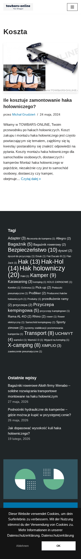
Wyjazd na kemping (56, 340)
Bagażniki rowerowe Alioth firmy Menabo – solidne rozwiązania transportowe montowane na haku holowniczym (39, 391)
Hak (29, 261)
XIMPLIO (51, 345)
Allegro (63, 238)
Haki (24, 276)
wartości (20, 340)
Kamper (43, 275)
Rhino (39, 316)
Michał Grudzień (23, 114)
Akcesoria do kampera (41, 238)
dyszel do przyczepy (21, 256)
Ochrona (28, 287)
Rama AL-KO (20, 316)
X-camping (24, 345)
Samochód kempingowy (40, 322)
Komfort (14, 287)
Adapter (17, 238)
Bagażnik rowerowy (49, 244)
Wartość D (35, 340)
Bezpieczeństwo (32, 250)
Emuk (41, 256)
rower (52, 316)
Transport (39, 333)
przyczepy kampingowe (55, 311)
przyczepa (22, 305)
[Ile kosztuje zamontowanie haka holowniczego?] (40, 67)
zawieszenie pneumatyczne (25, 351)
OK (58, 545)
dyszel (65, 250)
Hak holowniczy (36, 271)
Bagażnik (20, 244)
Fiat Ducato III (56, 256)
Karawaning (20, 282)
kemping (39, 282)
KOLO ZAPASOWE (59, 282)
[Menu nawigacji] (72, 7)
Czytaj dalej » (31, 179)
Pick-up (43, 287)
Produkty (34, 299)
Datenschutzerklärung (57, 535)
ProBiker (37, 293)
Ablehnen (22, 545)
